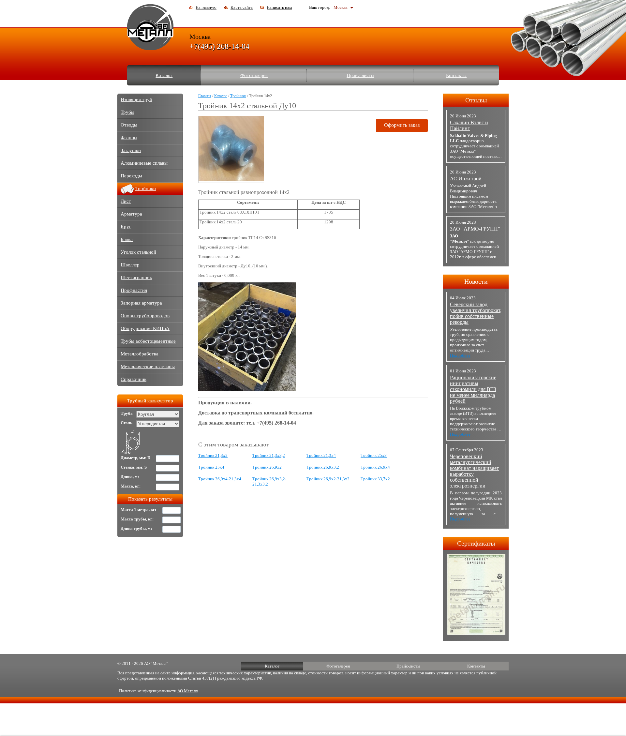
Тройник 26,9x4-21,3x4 (219, 478)
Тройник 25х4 (211, 467)
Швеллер (130, 264)
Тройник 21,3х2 (213, 455)
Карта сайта (242, 7)
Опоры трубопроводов (145, 315)
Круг (126, 226)
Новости (476, 281)
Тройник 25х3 (374, 455)
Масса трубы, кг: (137, 519)
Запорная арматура (141, 303)
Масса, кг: (131, 486)
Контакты (456, 75)
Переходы (131, 175)
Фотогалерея (254, 75)
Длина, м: (130, 476)
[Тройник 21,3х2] (247, 389)
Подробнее (460, 355)
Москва (341, 7)
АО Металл (187, 690)
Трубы (127, 112)
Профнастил (134, 290)
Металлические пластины (148, 366)
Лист (126, 201)
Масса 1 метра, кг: (138, 509)
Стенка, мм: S (134, 467)
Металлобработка (139, 353)
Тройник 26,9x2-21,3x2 (328, 478)
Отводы (129, 125)
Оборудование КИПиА (145, 328)
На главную (206, 7)
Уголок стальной (138, 252)
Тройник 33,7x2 (375, 478)
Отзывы (476, 100)
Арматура (131, 214)
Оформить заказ (402, 125)
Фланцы (129, 137)
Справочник (133, 379)
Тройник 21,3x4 (321, 455)
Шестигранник (136, 277)
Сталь (126, 422)
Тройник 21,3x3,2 (268, 455)
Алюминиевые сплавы (144, 163)
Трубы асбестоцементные (148, 341)
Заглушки (131, 150)
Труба (127, 413)
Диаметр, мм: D (135, 457)
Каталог (164, 75)
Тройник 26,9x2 (267, 467)
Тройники (238, 96)
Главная (204, 96)
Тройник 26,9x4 (375, 467)
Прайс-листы (360, 75)
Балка (127, 239)
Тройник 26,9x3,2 (322, 467)
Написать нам (279, 7)
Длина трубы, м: (136, 528)
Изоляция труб (136, 99)
